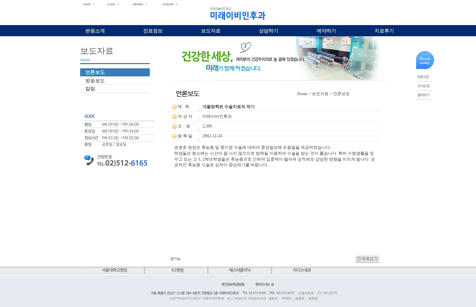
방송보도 (95, 80)
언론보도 (95, 72)
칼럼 (90, 88)
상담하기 (268, 30)
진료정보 (153, 30)
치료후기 (384, 30)
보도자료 (211, 30)
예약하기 (326, 30)
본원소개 (95, 30)
